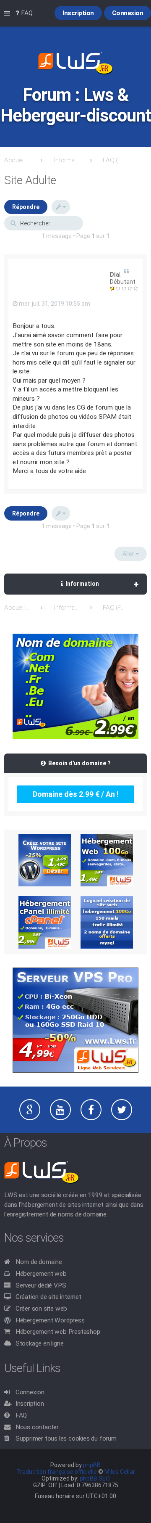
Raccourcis (8, 13)
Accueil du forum (16, 160)
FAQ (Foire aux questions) (115, 160)
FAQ (21, 1415)
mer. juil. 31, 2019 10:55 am (54, 303)
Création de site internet (48, 1297)
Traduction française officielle (56, 1471)
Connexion (30, 1392)
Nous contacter (37, 1427)
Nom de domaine (39, 1262)
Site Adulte (30, 180)
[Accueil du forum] (75, 64)
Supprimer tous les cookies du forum (66, 1438)
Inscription (30, 1403)
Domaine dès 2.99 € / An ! (76, 794)
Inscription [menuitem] (78, 13)
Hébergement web (41, 1273)
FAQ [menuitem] (26, 13)
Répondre (25, 207)
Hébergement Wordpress (50, 1320)
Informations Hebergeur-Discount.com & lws (66, 160)
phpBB (92, 1465)
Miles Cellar (119, 1471)
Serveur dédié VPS (41, 1285)
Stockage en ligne (40, 1343)
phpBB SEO (95, 1478)
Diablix (119, 274)
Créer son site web (41, 1308)
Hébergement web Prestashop (58, 1331)
